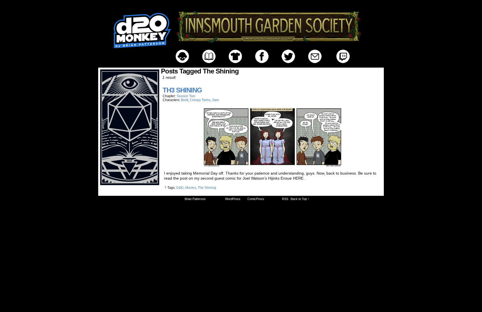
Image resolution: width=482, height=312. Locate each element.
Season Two (186, 96)
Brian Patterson (195, 199)
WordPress (232, 199)
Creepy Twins (200, 100)
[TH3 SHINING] (272, 165)
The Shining (207, 188)
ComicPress (255, 199)
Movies (190, 188)
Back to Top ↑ (300, 199)
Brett (184, 100)
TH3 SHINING (182, 90)
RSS (285, 199)
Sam (215, 100)
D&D (180, 188)
